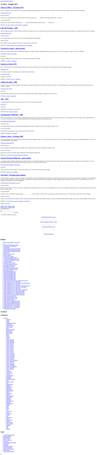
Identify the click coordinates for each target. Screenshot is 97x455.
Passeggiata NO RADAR (9, 265)
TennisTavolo (9, 420)
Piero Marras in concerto (8, 266)
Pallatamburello (9, 401)
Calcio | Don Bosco (10, 361)
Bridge (7, 336)
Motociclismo (9, 387)
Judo (7, 383)
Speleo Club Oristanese (8, 449)
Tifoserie (8, 421)
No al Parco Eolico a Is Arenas (10, 264)
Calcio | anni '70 (10, 25)
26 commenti (29, 45)
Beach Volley (9, 333)
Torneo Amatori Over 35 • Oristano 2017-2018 (13, 293)
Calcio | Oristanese (10, 365)
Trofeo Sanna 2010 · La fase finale (11, 307)
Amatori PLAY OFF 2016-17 (10, 246)
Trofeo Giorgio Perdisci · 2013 (10, 298)
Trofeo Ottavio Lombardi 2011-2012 (11, 302)
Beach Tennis (9, 332)
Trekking (8, 425)
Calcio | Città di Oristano (20, 45)
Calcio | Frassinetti (10, 364)
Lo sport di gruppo (7, 261)
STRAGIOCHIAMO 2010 (9, 273)
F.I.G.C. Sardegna (7, 440)
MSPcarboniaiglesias (8, 446)
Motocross (8, 388)
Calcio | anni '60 (10, 155)
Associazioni (9, 324)
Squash (8, 415)
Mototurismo (9, 389)
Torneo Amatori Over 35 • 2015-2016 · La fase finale (15, 289)
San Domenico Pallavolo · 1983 (12, 115)
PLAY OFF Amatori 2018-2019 (10, 269)
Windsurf (8, 429)
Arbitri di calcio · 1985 (9, 82)
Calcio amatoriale (10, 339)
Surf (7, 416)
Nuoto (7, 392)
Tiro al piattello (9, 422)
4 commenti (25, 25)
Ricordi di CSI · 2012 (8, 270)
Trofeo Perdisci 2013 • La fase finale (11, 306)
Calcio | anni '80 (10, 45)
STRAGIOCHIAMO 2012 (9, 275)
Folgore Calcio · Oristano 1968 (12, 136)
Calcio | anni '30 (9, 344)
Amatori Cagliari (7, 436)
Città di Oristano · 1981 (9, 28)
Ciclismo (8, 374)
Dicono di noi (6, 252)
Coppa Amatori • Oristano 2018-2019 (11, 248)
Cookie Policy (6, 247)
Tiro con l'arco (9, 423)
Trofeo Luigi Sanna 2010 (9, 299)
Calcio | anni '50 (9, 347)
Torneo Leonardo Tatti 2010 (9, 296)
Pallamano (8, 398)
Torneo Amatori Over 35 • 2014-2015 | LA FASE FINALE (16, 285)
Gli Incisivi (5, 441)
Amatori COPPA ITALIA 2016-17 (11, 245)
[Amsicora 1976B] (5, 74)
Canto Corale (9, 372)
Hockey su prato (10, 381)
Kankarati (5, 445)
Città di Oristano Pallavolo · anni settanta (16, 158)
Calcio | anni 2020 (10, 356)
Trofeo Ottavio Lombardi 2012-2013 (11, 303)
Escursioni (8, 378)
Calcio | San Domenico (11, 366)
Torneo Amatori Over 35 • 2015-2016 (11, 288)
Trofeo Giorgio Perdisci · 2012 (10, 297)
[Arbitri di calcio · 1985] (6, 88)
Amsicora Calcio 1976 (9, 64)
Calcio (7, 338)
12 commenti (26, 201)
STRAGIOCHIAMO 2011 (9, 274)
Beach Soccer (9, 330)
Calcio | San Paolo (19, 201)
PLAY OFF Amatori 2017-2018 (10, 268)
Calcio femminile (10, 341)
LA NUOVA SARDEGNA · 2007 (11, 259)
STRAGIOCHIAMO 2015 (9, 279)
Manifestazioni (9, 384)
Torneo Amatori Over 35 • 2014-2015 (11, 284)
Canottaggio (9, 371)
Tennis (7, 418)
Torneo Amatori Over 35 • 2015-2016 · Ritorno (14, 290)
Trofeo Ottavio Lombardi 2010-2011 (11, 301)
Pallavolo (9, 133)
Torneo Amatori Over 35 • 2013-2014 (11, 282)
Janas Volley (6, 443)
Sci (7, 409)
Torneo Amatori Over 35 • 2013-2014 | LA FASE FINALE (16, 283)
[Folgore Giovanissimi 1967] (7, 143)
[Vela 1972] (3, 104)
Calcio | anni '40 (9, 346)
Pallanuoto (8, 399)
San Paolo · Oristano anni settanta (13, 175)
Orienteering (9, 393)
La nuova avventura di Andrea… (10, 257)
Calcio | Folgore (18, 155)
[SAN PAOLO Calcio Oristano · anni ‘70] (10, 183)
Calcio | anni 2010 (10, 355)
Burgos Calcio (6, 438)
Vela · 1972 (5, 99)
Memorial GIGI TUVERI (9, 262)
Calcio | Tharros (18, 25)
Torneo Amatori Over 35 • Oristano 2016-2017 (13, 292)
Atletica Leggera (10, 325)
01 (4, 243)
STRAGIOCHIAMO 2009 (9, 271)
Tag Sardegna (6, 450)
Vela (8, 111)
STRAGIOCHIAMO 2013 (9, 276)
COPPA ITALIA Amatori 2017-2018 (11, 250)
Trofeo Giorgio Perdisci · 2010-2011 (11, 242)
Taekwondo (9, 417)
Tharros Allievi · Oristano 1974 (12, 7)
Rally (7, 407)
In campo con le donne (8, 256)
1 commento (17, 79)
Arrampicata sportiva (11, 323)
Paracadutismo (9, 403)
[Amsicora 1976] (5, 69)
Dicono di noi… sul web (8, 253)
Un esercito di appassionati (9, 308)
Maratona (8, 385)
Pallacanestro (9, 397)
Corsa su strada (9, 375)
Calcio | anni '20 (9, 343)
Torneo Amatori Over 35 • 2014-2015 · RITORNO (14, 287)
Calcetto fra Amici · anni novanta (13, 48)
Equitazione (9, 376)
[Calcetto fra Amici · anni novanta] (9, 53)
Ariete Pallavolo (7, 437)
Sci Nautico (9, 411)
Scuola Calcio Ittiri (7, 447)
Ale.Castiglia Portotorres (8, 435)
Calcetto (8, 61)
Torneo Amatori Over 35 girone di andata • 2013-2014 (15, 280)
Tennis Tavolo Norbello (8, 451)
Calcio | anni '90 (9, 352)
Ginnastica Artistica (10, 379)
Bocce (7, 334)
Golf (7, 380)
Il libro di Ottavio (7, 255)
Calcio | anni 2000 (10, 353)
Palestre (8, 394)
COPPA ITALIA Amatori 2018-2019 (11, 251)
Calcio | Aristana (10, 358)
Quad (7, 406)
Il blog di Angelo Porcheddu (9, 442)
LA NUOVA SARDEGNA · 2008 (11, 260)
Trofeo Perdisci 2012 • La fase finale (11, 304)
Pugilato (8, 404)
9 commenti (14, 133)
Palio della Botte (10, 395)
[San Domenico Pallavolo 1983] (8, 121)
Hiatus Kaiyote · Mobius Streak (8, 206)
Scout (7, 412)
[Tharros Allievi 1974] (6, 13)
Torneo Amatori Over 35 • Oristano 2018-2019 (13, 294)
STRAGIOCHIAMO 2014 (9, 278)
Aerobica (8, 319)
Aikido (7, 320)
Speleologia (9, 413)
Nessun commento (14, 111)
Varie (7, 426)
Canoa (7, 370)
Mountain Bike (9, 390)
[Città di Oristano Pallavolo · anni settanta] (10, 164)
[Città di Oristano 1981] (6, 33)
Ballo (7, 328)
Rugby (7, 408)
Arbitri (8, 96)
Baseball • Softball (10, 329)
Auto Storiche (9, 327)
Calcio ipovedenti (10, 342)
